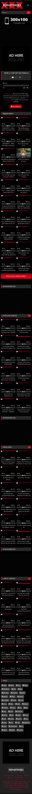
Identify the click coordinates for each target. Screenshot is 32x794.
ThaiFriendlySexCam (16, 789)
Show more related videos (16, 276)
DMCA (19, 775)
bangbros (6, 689)
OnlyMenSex (20, 781)
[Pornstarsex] (13, 5)
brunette (6, 700)
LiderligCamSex (10, 783)
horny (5, 715)
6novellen (23, 783)
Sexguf (18, 783)
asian (12, 685)
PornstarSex (7, 787)
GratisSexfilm (23, 787)
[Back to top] (26, 788)
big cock (6, 692)
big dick (15, 692)
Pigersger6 (15, 787)
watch (12, 730)
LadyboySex (12, 781)
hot (12, 715)
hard (11, 711)
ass (19, 685)
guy (5, 711)
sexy (5, 722)
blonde (21, 696)
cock (21, 700)
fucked (26, 704)
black (13, 696)
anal (5, 685)
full (20, 707)
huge (19, 715)
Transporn (7, 785)
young (20, 730)
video (5, 730)
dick (11, 704)
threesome (14, 726)
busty (14, 700)
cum (5, 704)
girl (26, 707)
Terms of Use (19, 777)
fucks (13, 707)
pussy (11, 718)
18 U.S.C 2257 (9, 775)
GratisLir (27, 781)
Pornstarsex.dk (8, 93)
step (18, 722)
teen (5, 726)
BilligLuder (24, 785)
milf (5, 718)
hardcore (19, 711)
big (21, 689)
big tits (5, 696)
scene (19, 718)
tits (22, 726)
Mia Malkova (16, 106)
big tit (22, 692)
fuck (18, 704)
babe (25, 685)
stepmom (26, 722)
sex (27, 718)
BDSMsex (5, 781)
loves (26, 715)
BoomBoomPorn (15, 785)
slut (12, 722)
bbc (14, 689)
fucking (6, 707)
